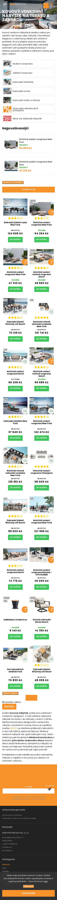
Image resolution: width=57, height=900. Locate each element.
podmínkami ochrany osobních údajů (28, 799)
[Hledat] (40, 4)
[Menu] (5, 4)
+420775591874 (10, 844)
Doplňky (5, 871)
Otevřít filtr (28, 189)
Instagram (7, 850)
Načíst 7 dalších (10, 693)
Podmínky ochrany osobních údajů (19, 818)
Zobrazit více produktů (12, 182)
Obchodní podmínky (12, 815)
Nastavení (28, 886)
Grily (4, 868)
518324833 (7, 841)
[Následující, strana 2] (31, 698)
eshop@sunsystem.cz (12, 837)
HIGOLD (14, 728)
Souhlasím (28, 893)
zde (46, 881)
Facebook (7, 847)
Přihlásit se (49, 789)
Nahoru (9, 706)
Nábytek (6, 864)
